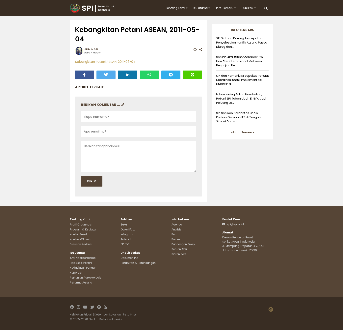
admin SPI (91, 49)
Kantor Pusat (78, 234)
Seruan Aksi (179, 249)
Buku (124, 224)
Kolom (176, 239)
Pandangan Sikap (183, 244)
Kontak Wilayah (80, 239)
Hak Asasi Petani (81, 263)
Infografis (127, 234)
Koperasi (76, 273)
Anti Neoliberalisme (83, 258)
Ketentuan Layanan (107, 314)
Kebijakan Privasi (81, 314)
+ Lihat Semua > (242, 132)
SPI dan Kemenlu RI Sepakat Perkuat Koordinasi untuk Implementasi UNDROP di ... (242, 80)
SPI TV (125, 244)
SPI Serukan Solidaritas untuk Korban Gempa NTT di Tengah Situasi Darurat (238, 117)
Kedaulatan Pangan (83, 268)
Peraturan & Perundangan (138, 263)
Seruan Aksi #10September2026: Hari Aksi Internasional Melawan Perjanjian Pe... (239, 61)
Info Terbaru (225, 8)
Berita (175, 234)
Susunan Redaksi (81, 244)
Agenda (177, 224)
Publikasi (248, 8)
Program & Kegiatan (83, 229)
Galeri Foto (128, 229)
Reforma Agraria (81, 283)
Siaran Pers (179, 254)
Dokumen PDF (130, 258)
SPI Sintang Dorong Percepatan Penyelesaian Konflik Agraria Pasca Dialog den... (241, 42)
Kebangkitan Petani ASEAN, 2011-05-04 (105, 61)
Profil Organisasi (81, 224)
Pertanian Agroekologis (85, 278)
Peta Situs (130, 314)
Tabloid (126, 239)
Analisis (176, 229)
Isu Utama (201, 8)
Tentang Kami (175, 8)
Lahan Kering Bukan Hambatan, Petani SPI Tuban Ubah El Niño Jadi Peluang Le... (241, 98)
